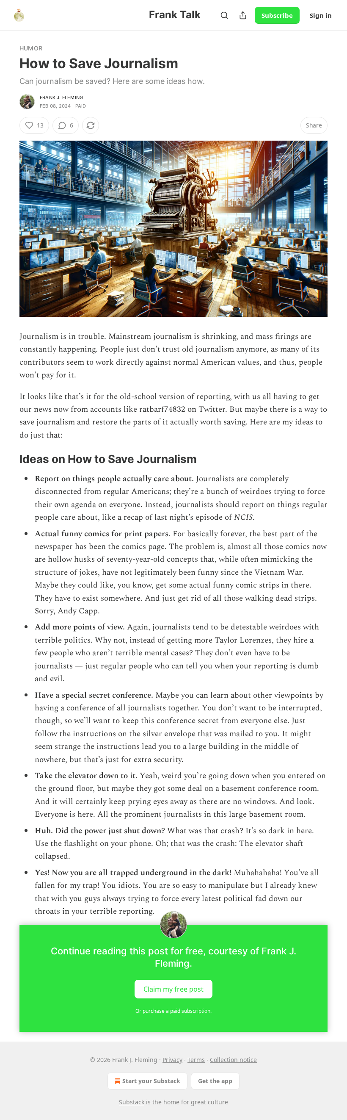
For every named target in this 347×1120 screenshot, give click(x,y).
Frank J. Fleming (61, 97)
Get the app (215, 1081)
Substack (131, 1102)
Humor (30, 48)
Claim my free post (173, 989)
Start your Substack (151, 1081)
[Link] (7, 459)
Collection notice (233, 1060)
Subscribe (277, 15)
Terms (196, 1060)
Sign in (321, 15)
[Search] (224, 15)
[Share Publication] (242, 15)
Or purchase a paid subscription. (173, 1011)
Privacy (172, 1060)
